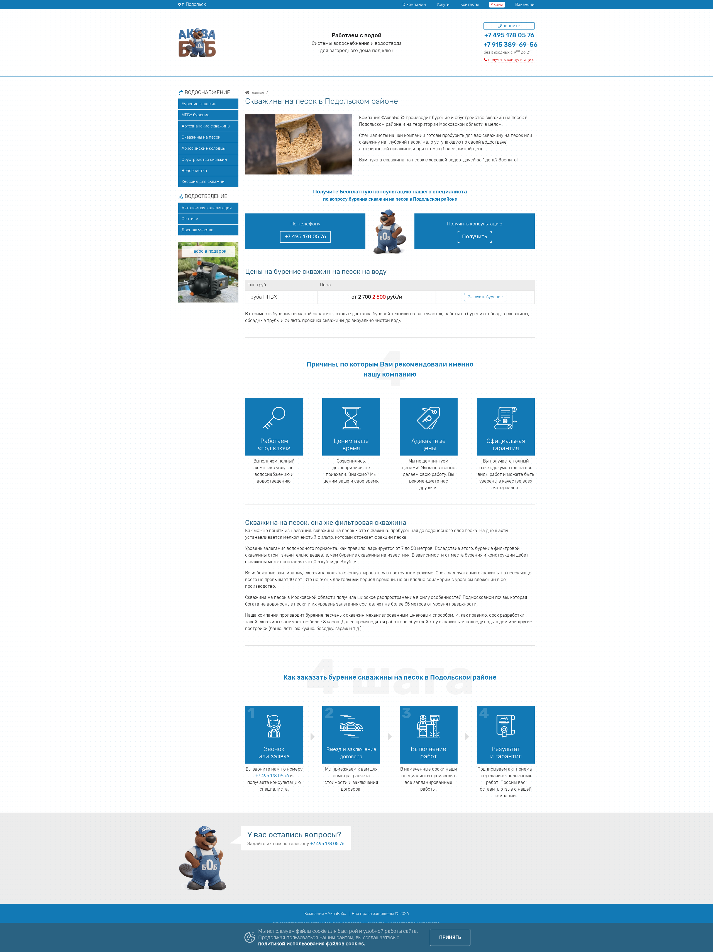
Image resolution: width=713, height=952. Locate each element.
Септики (190, 218)
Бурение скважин (199, 103)
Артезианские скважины (206, 126)
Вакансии (524, 4)
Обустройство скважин (204, 159)
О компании (414, 4)
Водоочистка (194, 170)
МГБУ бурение (195, 114)
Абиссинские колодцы (204, 148)
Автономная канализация (207, 207)
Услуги (443, 4)
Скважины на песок (201, 137)
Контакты (469, 4)
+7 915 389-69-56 (511, 44)
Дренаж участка (197, 229)
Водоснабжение (206, 92)
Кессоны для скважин (203, 181)
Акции (497, 4)
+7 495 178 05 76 (509, 35)
